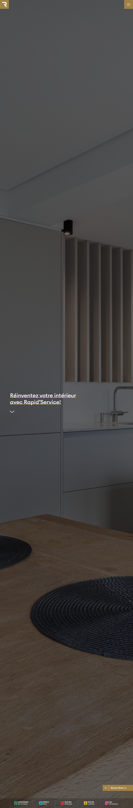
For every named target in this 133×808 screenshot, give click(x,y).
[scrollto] (43, 412)
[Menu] (128, 4)
